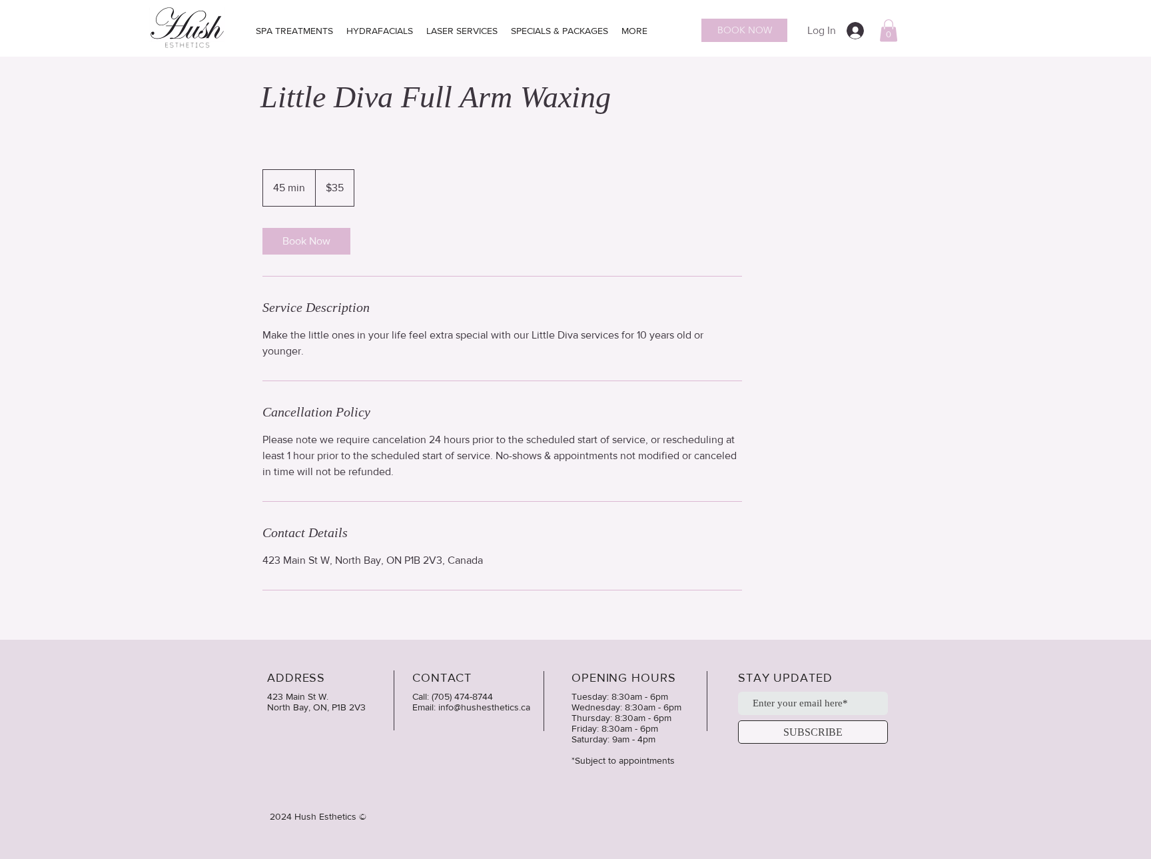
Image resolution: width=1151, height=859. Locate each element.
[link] (306, 241)
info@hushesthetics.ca (484, 707)
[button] (888, 30)
